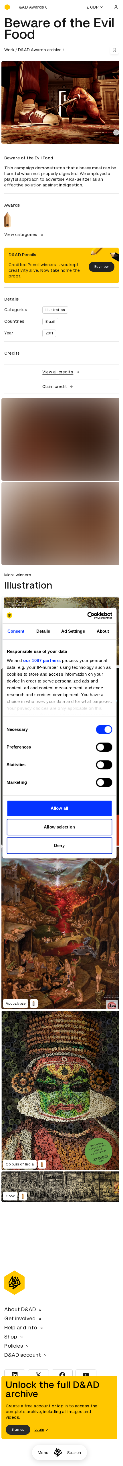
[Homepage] (57, 1452)
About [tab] (103, 631)
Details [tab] (43, 631)
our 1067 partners (42, 660)
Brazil (50, 322)
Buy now (101, 267)
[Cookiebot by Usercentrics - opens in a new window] (87, 615)
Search (74, 1452)
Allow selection (59, 827)
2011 (49, 333)
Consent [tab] (16, 631)
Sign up (18, 1430)
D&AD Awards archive (40, 50)
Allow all (59, 808)
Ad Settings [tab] (73, 631)
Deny (59, 845)
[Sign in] (116, 7)
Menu (43, 1452)
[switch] (104, 747)
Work (9, 50)
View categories (20, 234)
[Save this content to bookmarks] (114, 50)
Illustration (55, 310)
